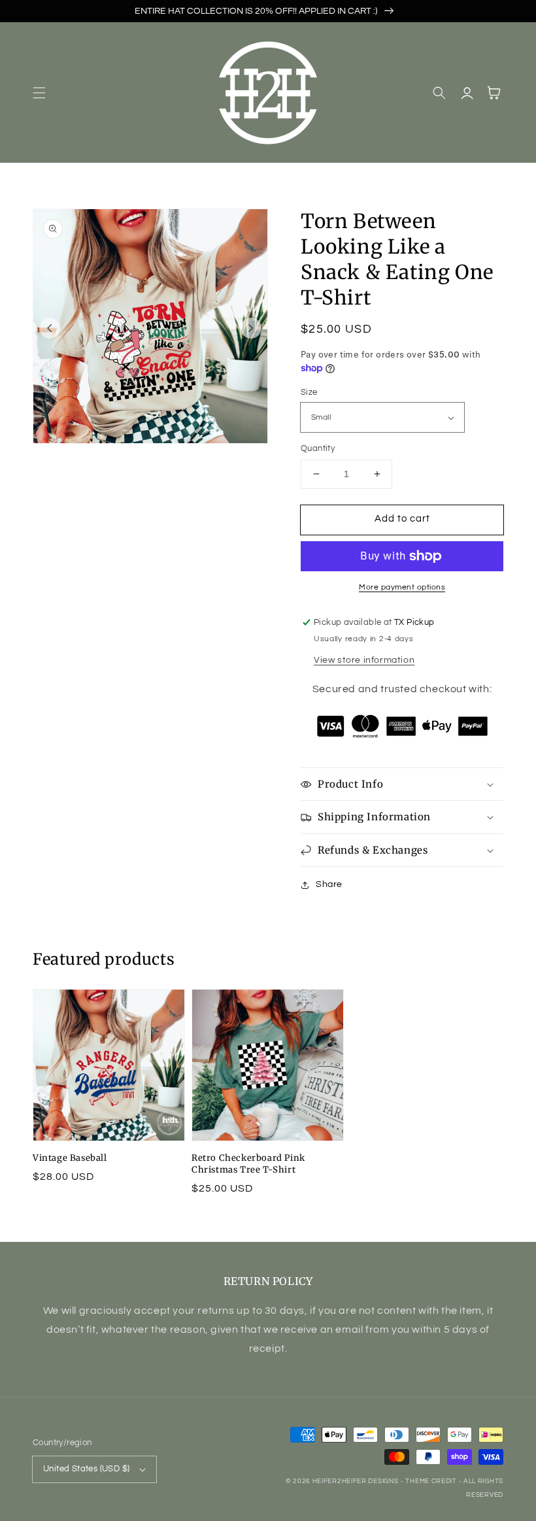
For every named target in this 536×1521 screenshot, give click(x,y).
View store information (364, 660)
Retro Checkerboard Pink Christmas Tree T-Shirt (248, 1163)
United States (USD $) (86, 1468)
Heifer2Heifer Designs (355, 1481)
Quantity (318, 448)
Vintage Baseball (70, 1157)
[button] (39, 92)
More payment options (402, 587)
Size (309, 392)
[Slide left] (49, 328)
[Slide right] (251, 328)
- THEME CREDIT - (432, 1481)
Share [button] (329, 884)
